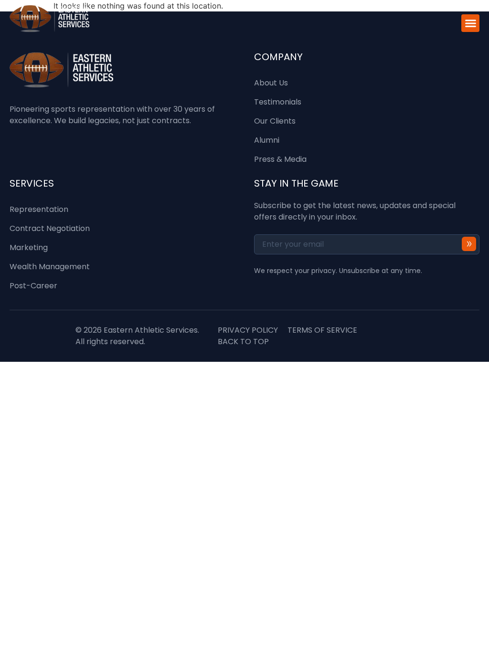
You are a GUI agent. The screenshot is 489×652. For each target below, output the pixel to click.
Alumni (266, 140)
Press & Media (280, 159)
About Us (271, 82)
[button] (470, 23)
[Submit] (469, 244)
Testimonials (277, 101)
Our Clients (275, 121)
